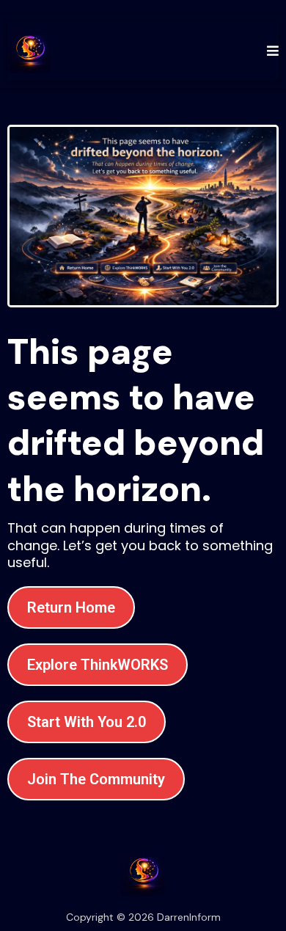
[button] (271, 51)
